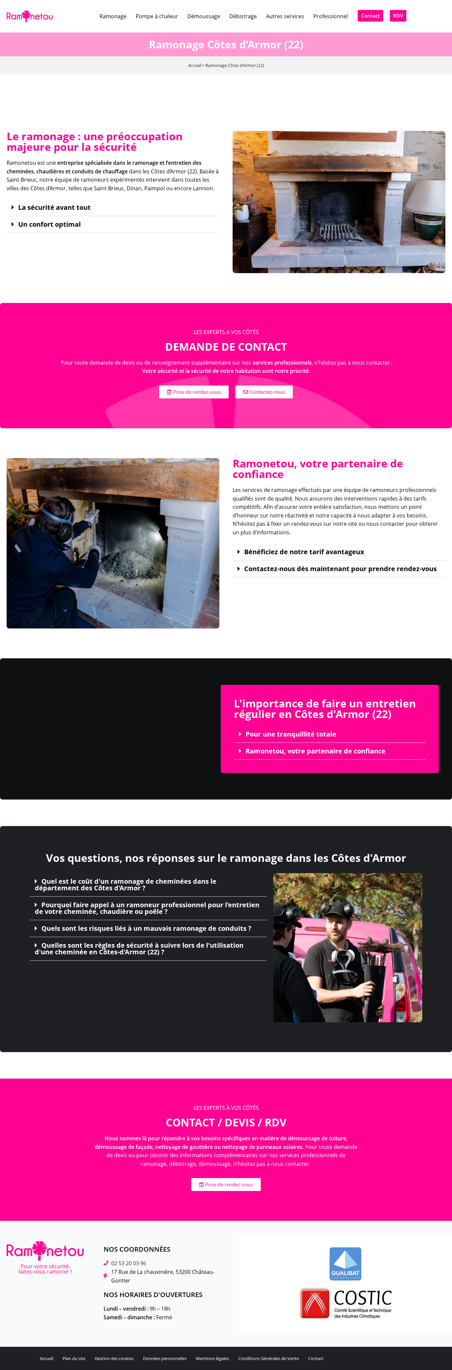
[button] (113, 207)
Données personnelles (165, 1358)
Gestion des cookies (114, 1358)
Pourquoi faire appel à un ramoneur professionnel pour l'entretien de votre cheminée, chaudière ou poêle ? (147, 908)
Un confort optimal (49, 224)
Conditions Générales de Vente (268, 1358)
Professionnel (330, 16)
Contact (316, 1358)
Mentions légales (212, 1358)
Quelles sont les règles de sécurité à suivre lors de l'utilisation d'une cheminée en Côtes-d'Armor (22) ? (139, 948)
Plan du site (74, 1358)
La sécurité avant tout (54, 207)
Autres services (285, 16)
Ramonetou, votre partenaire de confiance (315, 751)
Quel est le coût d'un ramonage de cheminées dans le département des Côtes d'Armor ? (125, 884)
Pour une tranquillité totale (291, 734)
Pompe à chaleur (157, 16)
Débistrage (243, 16)
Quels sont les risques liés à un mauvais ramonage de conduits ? (146, 928)
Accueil (194, 65)
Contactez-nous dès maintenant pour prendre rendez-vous (340, 569)
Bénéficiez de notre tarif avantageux (304, 552)
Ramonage (113, 16)
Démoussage (203, 16)
